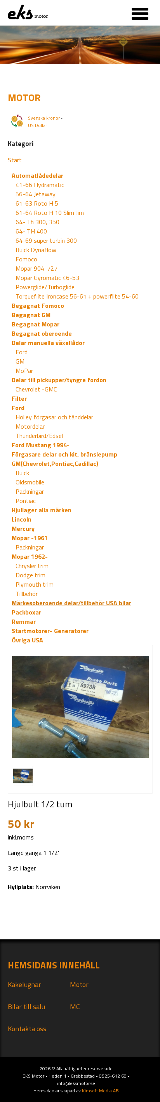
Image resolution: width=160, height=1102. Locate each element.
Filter (19, 398)
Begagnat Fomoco (38, 305)
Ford (22, 352)
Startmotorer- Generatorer (50, 630)
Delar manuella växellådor (48, 342)
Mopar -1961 (30, 537)
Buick (22, 472)
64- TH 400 (31, 231)
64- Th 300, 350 (37, 222)
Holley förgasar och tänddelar (54, 417)
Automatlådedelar (37, 175)
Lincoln (21, 519)
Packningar (30, 491)
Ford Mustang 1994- (41, 445)
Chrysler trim (32, 565)
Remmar (24, 621)
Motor (79, 984)
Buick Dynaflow (36, 249)
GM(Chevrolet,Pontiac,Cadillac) (55, 463)
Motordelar (30, 426)
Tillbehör (27, 593)
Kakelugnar (24, 984)
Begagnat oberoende (42, 333)
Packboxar (26, 612)
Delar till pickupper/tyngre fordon (59, 379)
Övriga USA (27, 640)
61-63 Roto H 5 (37, 203)
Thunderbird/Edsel (39, 435)
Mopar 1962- (30, 556)
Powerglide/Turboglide (45, 287)
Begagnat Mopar (35, 324)
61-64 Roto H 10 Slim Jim (50, 212)
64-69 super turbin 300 (46, 240)
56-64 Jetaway (36, 194)
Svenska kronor (44, 118)
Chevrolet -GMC (36, 389)
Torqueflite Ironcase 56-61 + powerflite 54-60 (77, 296)
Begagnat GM (31, 314)
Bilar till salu (26, 1006)
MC (75, 1006)
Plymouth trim (35, 584)
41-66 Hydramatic (40, 184)
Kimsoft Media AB (100, 1090)
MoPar (24, 370)
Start (15, 160)
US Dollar (37, 125)
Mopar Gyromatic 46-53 (47, 277)
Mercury (23, 528)
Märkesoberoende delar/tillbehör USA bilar (71, 603)
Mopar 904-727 (36, 268)
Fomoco (26, 259)
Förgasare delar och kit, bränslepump (64, 454)
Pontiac (26, 500)
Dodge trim (30, 575)
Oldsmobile (30, 482)
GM (20, 361)
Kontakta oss (27, 1028)
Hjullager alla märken (41, 510)
